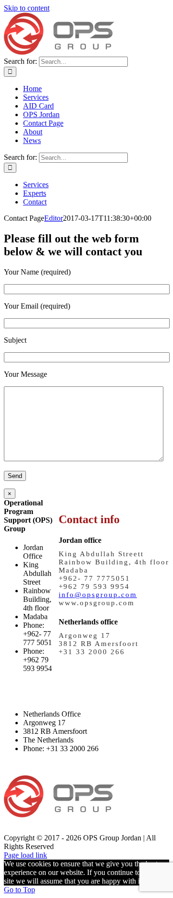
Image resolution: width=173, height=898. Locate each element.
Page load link (25, 855)
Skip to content (26, 8)
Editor (53, 218)
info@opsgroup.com (98, 595)
